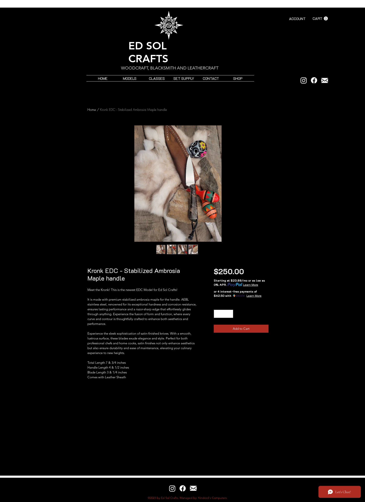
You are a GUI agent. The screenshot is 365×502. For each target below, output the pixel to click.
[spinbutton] (223, 314)
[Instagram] (304, 80)
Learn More (250, 285)
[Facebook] (314, 80)
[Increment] (230, 314)
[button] (320, 18)
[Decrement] (217, 314)
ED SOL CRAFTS (148, 52)
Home (91, 109)
